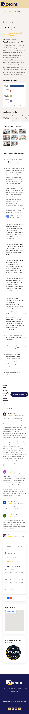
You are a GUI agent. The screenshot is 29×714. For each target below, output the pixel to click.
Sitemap (17, 704)
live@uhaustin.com (13, 561)
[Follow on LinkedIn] (19, 709)
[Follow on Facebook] (9, 709)
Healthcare (11, 688)
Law (25, 688)
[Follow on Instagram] (16, 709)
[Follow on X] (13, 709)
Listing (10, 11)
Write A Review (18, 394)
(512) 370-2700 (11, 557)
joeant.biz (17, 701)
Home (5, 11)
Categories (14, 691)
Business (19, 688)
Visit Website (11, 553)
